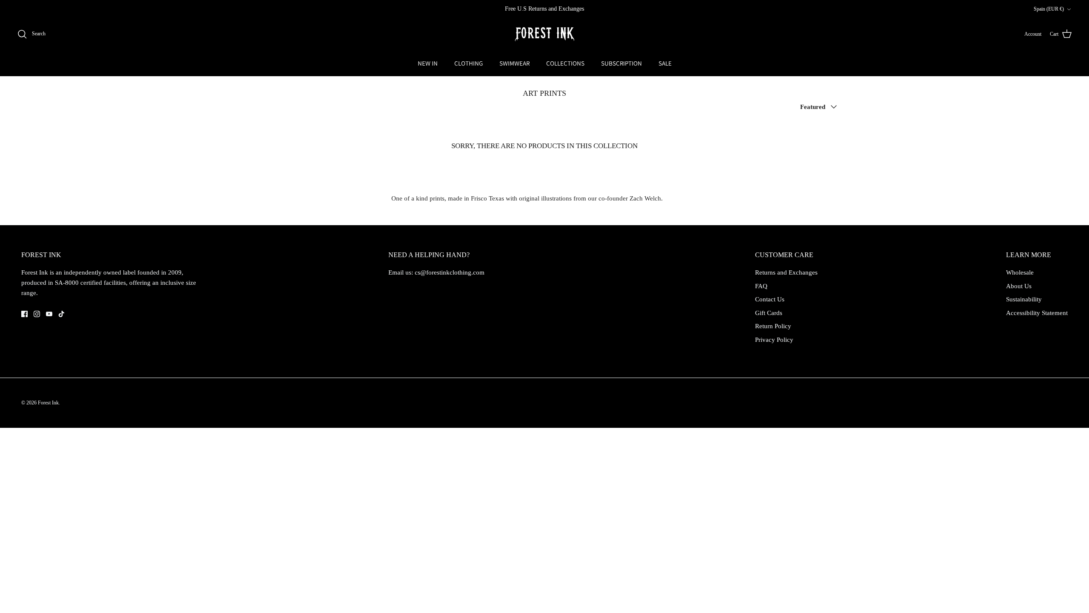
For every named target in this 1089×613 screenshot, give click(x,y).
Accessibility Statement (1037, 312)
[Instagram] (37, 314)
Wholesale (1020, 272)
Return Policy (773, 326)
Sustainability (1024, 299)
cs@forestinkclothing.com (450, 272)
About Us (1019, 286)
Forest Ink (48, 403)
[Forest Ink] (544, 34)
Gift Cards (768, 312)
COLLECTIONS (565, 63)
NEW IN (428, 63)
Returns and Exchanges (786, 272)
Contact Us (769, 299)
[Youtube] (49, 314)
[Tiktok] (61, 314)
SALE (665, 63)
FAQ (761, 286)
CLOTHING (468, 63)
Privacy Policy (774, 339)
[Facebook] (24, 314)
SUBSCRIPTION (621, 63)
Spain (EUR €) (1049, 9)
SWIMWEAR (514, 63)
